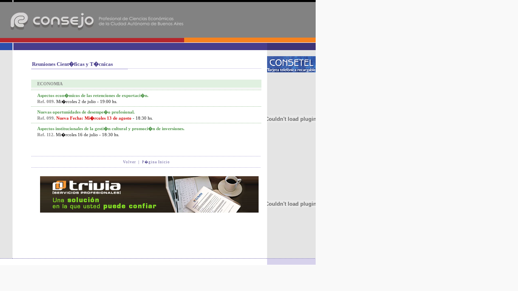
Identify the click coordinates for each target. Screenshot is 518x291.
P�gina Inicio (156, 162)
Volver (129, 162)
